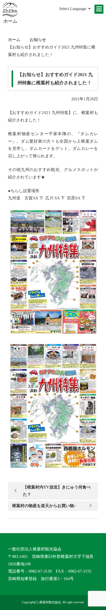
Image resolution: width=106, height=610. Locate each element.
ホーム (14, 39)
